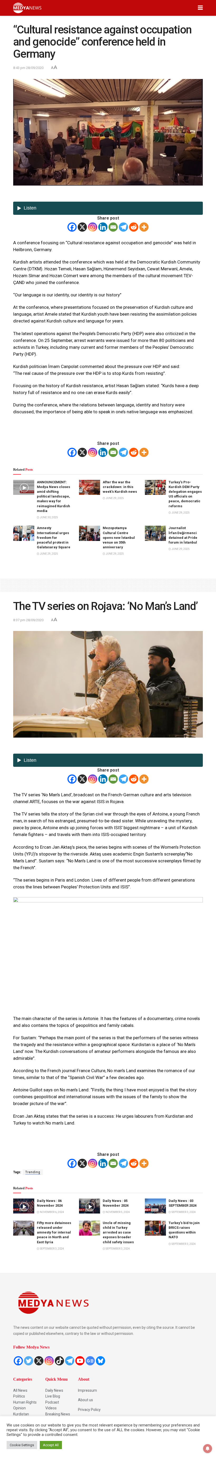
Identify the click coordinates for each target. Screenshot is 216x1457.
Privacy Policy (89, 1410)
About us (85, 1400)
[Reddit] (133, 227)
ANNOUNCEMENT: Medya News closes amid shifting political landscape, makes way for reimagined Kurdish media (53, 496)
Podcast (52, 1402)
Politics (19, 1396)
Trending (32, 1172)
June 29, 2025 (114, 498)
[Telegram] (123, 227)
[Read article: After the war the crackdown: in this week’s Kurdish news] (89, 487)
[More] (144, 227)
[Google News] (90, 1360)
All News (20, 1390)
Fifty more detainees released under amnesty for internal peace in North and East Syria (54, 1232)
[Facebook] (72, 227)
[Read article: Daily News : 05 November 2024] (89, 1206)
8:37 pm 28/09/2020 (28, 620)
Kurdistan (21, 1414)
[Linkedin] (102, 227)
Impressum (87, 1390)
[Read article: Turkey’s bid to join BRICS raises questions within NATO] (155, 1228)
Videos (51, 1408)
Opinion (19, 1408)
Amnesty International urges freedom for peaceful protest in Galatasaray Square (53, 537)
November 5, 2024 (117, 1212)
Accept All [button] (51, 1445)
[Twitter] (28, 1360)
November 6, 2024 (51, 1212)
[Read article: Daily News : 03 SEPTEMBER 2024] (155, 1206)
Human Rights (25, 1402)
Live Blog (52, 1396)
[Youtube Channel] (80, 1360)
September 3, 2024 (183, 1212)
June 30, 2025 (48, 517)
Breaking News (57, 1414)
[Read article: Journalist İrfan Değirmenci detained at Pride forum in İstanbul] (155, 533)
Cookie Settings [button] (22, 1445)
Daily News (54, 1390)
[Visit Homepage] (27, 8)
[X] (82, 227)
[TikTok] (59, 1360)
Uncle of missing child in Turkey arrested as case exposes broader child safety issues (118, 1232)
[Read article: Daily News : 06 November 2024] (23, 1206)
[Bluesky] (100, 1360)
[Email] (113, 227)
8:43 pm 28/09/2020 (28, 68)
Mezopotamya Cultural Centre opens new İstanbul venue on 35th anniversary (119, 537)
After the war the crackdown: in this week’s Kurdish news (120, 487)
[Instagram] (92, 227)
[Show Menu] (200, 8)
